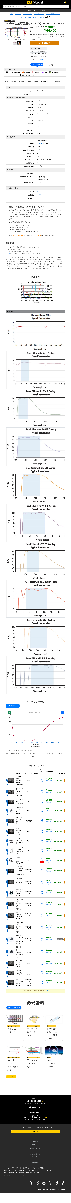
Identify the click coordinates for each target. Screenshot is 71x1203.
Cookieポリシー (16, 1175)
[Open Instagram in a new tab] (57, 1183)
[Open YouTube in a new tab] (44, 1183)
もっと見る (11, 1077)
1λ (9, 253)
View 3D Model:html (14, 72)
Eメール (36, 1112)
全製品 (11, 14)
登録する (35, 1131)
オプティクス (18, 14)
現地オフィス (35, 1144)
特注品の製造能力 (18, 235)
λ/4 (13, 253)
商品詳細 (13, 81)
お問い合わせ (42, 10)
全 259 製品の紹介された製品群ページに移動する (33, 17)
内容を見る (40, 195)
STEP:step (27, 72)
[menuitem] (4, 2)
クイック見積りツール (33, 1117)
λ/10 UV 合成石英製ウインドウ (53, 14)
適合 (38, 191)
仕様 (6, 81)
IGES (45, 72)
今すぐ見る (15, 1035)
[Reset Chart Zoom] (9, 712)
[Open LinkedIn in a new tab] (50, 1183)
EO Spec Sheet (12, 75)
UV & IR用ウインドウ (39, 14)
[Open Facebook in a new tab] (31, 1183)
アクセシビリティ (29, 1175)
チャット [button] (36, 1107)
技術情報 (22, 81)
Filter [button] (10, 1008)
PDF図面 (36, 72)
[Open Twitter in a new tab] (38, 1183)
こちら (39, 235)
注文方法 (23, 1175)
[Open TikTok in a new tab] (63, 1183)
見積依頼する (42, 59)
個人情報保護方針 (8, 1175)
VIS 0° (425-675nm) (12, 705)
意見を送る (35, 1156)
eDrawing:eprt (55, 72)
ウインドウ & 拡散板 (27, 14)
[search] (36, 6)
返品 (35, 1151)
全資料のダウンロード (28, 75)
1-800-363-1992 (33, 1101)
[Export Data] (62, 712)
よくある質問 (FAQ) (35, 1154)
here (47, 990)
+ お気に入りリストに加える (37, 65)
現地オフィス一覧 (33, 1103)
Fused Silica (40, 143)
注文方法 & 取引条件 (35, 1148)
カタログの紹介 (34, 1162)
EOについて (35, 1141)
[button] (48, 17)
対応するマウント (46, 81)
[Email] (46, 17)
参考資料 (57, 81)
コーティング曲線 (33, 81)
